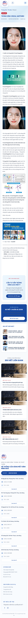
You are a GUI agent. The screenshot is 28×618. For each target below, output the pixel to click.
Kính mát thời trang (7, 591)
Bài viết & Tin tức (7, 576)
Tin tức (10, 10)
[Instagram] (8, 608)
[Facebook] (4, 608)
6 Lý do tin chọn (6, 574)
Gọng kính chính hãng (8, 587)
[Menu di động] (25, 2)
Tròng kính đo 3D (7, 589)
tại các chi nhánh (9, 258)
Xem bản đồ (14, 489)
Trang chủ (4, 10)
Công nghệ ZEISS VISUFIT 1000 (10, 572)
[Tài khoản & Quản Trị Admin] (12, 2)
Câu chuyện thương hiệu (8, 569)
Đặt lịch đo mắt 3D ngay (14, 296)
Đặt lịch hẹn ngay (14, 318)
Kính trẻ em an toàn (7, 594)
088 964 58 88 (10, 473)
